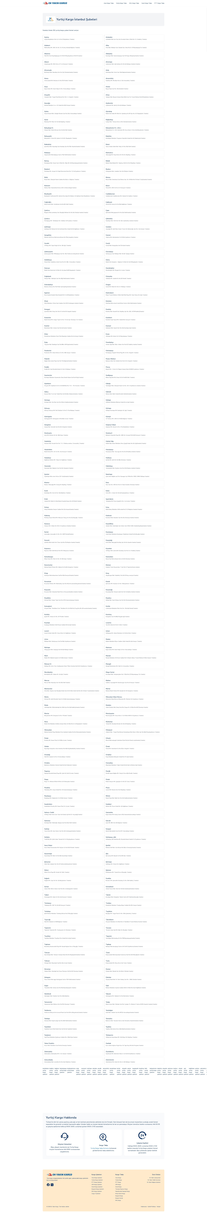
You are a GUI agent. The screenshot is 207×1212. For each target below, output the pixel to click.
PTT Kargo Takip (159, 3)
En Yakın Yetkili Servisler (154, 1180)
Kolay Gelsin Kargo (120, 1193)
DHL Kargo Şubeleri (97, 1191)
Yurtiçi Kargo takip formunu (100, 1148)
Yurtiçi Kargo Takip (121, 3)
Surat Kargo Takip (147, 3)
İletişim (158, 1206)
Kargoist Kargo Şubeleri (98, 1189)
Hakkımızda (144, 1206)
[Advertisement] (103, 1094)
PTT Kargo (118, 1182)
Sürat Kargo (118, 1187)
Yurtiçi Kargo (118, 1180)
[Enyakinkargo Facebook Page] (48, 1184)
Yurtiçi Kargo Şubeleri (97, 1180)
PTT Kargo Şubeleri (97, 1182)
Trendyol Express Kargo (121, 1189)
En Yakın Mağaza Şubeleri (153, 1182)
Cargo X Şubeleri (96, 1193)
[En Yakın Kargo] (55, 3)
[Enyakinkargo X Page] (52, 1184)
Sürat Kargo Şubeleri (97, 1187)
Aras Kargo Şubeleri (97, 1178)
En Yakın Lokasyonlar (155, 1178)
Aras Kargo (118, 1178)
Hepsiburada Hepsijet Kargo (122, 1191)
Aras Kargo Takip (109, 3)
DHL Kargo (118, 1200)
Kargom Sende (119, 1198)
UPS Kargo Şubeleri (97, 1184)
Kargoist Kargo (119, 1196)
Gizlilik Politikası (152, 1206)
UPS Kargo (118, 1184)
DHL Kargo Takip (134, 3)
